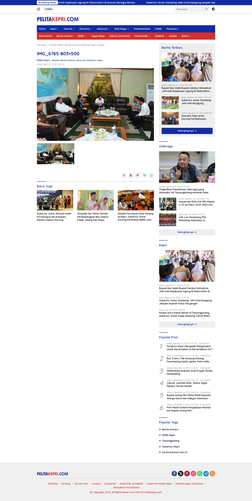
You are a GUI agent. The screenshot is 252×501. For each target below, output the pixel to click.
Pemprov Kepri (95, 60)
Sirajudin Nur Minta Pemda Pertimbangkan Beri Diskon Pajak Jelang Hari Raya (93, 216)
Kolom (185, 36)
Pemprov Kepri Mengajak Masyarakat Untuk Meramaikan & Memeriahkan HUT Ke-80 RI (189, 348)
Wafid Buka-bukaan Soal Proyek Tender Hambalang (190, 372)
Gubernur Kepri (171, 446)
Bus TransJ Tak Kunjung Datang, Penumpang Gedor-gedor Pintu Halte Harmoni (188, 360)
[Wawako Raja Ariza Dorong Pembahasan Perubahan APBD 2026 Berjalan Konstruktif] (170, 118)
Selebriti (159, 36)
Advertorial (45, 36)
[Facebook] (174, 474)
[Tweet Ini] (130, 175)
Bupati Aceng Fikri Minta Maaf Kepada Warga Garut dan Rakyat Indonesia (189, 397)
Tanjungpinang (170, 440)
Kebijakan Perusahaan (126, 487)
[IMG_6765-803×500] (55, 153)
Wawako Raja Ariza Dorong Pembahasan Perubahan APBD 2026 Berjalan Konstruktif (194, 117)
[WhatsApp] (199, 474)
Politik (158, 28)
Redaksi (52, 483)
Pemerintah (141, 36)
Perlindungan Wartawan (189, 483)
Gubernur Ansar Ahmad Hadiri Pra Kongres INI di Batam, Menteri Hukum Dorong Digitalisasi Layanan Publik (54, 217)
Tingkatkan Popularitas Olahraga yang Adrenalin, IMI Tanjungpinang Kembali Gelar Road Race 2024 (184, 191)
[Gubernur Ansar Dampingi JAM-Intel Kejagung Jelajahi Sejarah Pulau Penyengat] (170, 102)
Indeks (48, 9)
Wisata (173, 36)
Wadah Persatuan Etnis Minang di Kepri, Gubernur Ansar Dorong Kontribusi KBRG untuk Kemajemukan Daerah (135, 217)
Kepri (53, 28)
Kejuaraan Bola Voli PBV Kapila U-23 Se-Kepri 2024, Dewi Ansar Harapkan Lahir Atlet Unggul (197, 203)
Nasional (102, 28)
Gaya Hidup (98, 36)
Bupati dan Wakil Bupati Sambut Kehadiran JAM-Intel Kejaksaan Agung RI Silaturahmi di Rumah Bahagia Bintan (187, 89)
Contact (96, 483)
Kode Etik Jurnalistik (131, 483)
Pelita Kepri (43, 60)
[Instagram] (193, 474)
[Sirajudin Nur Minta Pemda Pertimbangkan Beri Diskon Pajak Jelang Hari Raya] (95, 200)
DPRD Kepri (168, 435)
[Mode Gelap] (213, 9)
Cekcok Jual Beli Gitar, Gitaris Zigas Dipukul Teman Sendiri (187, 384)
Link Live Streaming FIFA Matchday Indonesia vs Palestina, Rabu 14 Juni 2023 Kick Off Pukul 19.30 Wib (195, 219)
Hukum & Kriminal (120, 36)
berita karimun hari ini (174, 452)
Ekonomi (85, 28)
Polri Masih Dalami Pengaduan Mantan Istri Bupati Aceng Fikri (189, 409)
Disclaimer (110, 483)
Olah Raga (120, 28)
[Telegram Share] (144, 175)
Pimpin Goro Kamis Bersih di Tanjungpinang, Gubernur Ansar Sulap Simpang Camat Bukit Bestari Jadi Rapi (184, 314)
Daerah (68, 28)
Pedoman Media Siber (159, 483)
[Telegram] (206, 473)
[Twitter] (180, 474)
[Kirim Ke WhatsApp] (151, 175)
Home (42, 28)
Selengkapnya (185, 130)
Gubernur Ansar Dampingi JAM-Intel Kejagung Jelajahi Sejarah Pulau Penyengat (171, 2)
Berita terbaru (65, 36)
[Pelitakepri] (57, 18)
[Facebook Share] (124, 175)
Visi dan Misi (81, 483)
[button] (206, 9)
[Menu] (39, 9)
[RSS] (212, 474)
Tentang (65, 483)
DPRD (81, 36)
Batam (55, 60)
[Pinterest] (187, 474)
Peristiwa (171, 28)
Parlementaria (142, 28)
